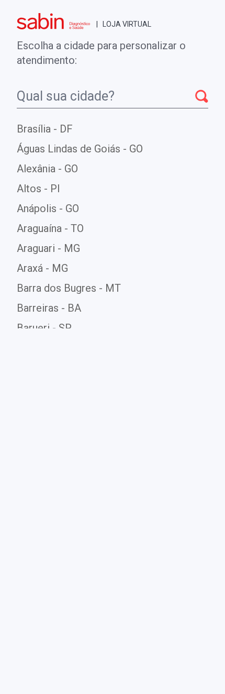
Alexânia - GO (47, 168)
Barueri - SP (44, 328)
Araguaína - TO (50, 228)
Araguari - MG (48, 248)
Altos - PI (38, 188)
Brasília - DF (45, 129)
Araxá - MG (42, 268)
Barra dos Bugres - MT (69, 288)
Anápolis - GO (48, 208)
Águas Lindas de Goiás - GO (80, 148)
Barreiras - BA (49, 308)
